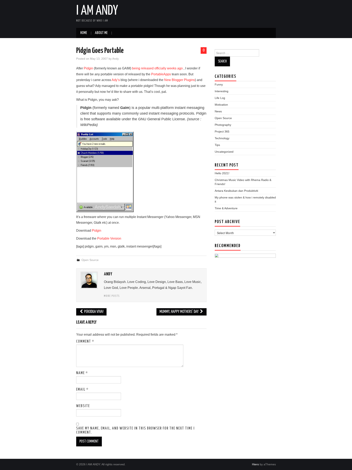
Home (83, 33)
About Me (101, 33)
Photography (223, 124)
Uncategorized (224, 151)
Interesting (221, 91)
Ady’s (116, 80)
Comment (85, 341)
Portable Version (109, 238)
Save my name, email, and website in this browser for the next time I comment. (135, 430)
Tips (217, 145)
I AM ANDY (97, 11)
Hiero (255, 464)
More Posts (112, 296)
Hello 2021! (222, 173)
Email (82, 389)
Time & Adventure (226, 208)
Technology (222, 138)
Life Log (220, 98)
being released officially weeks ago (157, 68)
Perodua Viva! (93, 312)
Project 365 (222, 131)
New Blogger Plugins (179, 80)
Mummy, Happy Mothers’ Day (179, 312)
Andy (115, 58)
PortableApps (161, 74)
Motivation (221, 104)
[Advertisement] (245, 378)
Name (82, 373)
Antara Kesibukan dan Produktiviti (236, 190)
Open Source (90, 260)
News (218, 111)
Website (83, 406)
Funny (219, 84)
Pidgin (88, 68)
